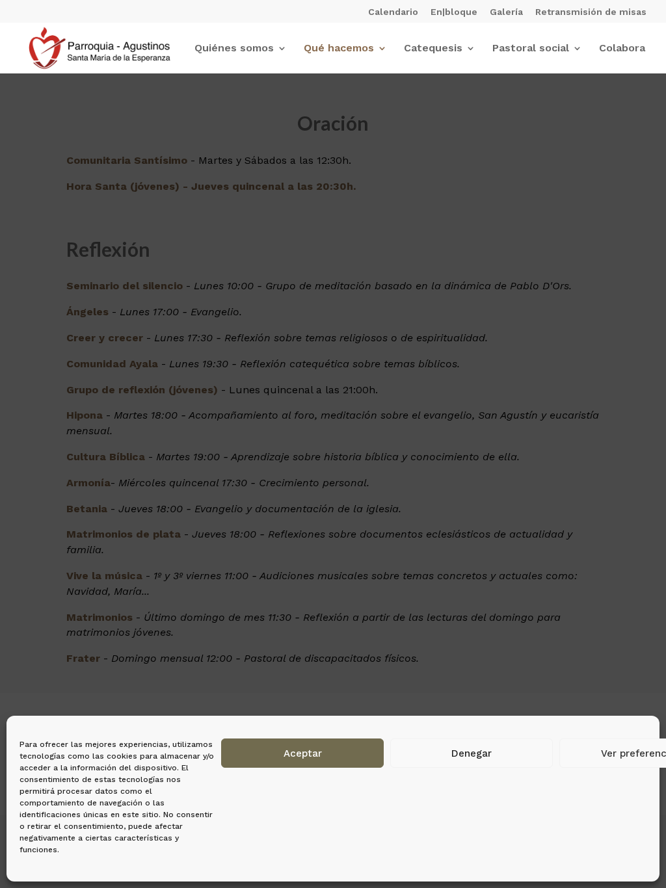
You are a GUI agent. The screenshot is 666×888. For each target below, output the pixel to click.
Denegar (471, 753)
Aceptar (303, 753)
